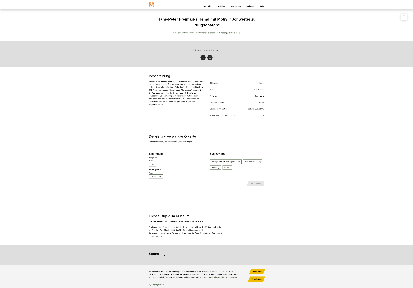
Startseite (207, 6)
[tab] (206, 285)
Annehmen (257, 279)
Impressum (232, 277)
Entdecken (221, 6)
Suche (261, 6)
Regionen (250, 6)
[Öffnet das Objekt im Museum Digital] (263, 115)
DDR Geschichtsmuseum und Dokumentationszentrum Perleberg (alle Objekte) (205, 33)
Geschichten (236, 6)
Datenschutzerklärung (218, 277)
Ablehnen (257, 271)
